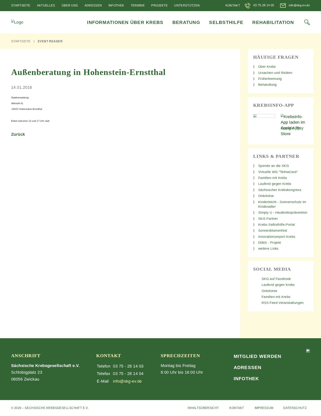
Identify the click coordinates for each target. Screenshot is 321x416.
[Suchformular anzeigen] (307, 22)
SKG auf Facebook (276, 279)
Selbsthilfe (226, 22)
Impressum (264, 408)
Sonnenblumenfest (272, 230)
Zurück (18, 134)
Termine (138, 5)
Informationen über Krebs (125, 22)
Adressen (93, 5)
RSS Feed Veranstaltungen (283, 303)
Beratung (186, 22)
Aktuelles (46, 5)
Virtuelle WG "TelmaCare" (278, 172)
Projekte (159, 5)
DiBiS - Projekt (269, 242)
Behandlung (267, 85)
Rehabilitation (273, 22)
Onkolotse (266, 196)
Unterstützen (187, 5)
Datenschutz (295, 408)
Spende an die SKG (273, 166)
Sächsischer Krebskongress (279, 190)
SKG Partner (268, 219)
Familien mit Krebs (272, 178)
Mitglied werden (257, 356)
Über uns (70, 5)
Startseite (20, 5)
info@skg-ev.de (127, 381)
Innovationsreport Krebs (276, 237)
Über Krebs (267, 66)
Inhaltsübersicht (203, 408)
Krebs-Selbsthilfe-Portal (276, 224)
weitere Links (268, 248)
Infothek (116, 5)
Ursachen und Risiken (275, 73)
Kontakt (233, 5)
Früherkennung (270, 79)
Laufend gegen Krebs (274, 184)
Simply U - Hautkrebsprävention (282, 212)
